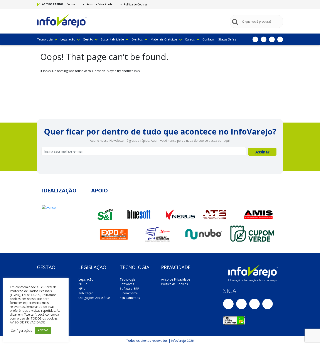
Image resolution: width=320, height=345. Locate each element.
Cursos (190, 39)
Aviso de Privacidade (99, 4)
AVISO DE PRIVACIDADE (27, 322)
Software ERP (129, 288)
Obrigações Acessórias (94, 298)
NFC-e (82, 284)
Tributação (86, 293)
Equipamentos (130, 298)
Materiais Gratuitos (163, 39)
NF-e (81, 288)
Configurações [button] (21, 330)
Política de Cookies (135, 4)
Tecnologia (45, 39)
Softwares (127, 284)
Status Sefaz (227, 39)
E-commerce (129, 293)
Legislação (67, 39)
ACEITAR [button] (43, 330)
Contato (208, 39)
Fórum (71, 4)
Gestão (88, 39)
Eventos (137, 39)
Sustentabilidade (112, 39)
